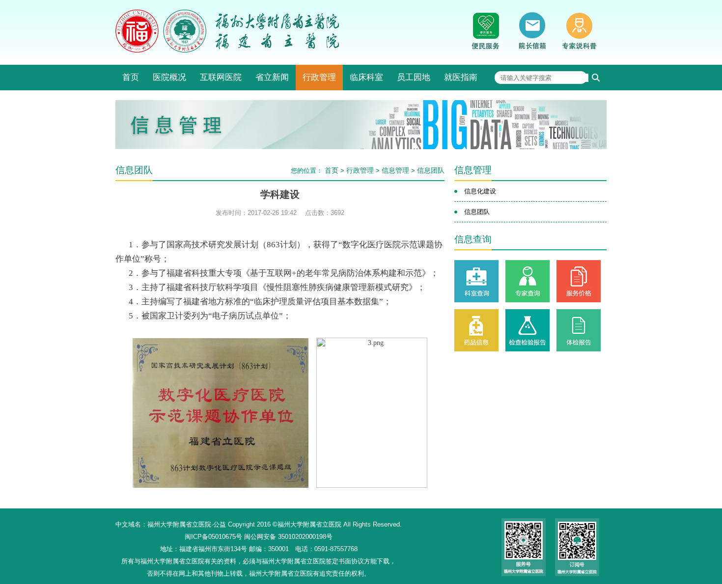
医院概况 (169, 77)
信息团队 (430, 170)
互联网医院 (221, 77)
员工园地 (413, 77)
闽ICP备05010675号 (213, 536)
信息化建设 (480, 191)
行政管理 (319, 77)
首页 (130, 77)
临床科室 (366, 77)
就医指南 (460, 77)
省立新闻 (272, 77)
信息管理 (395, 170)
